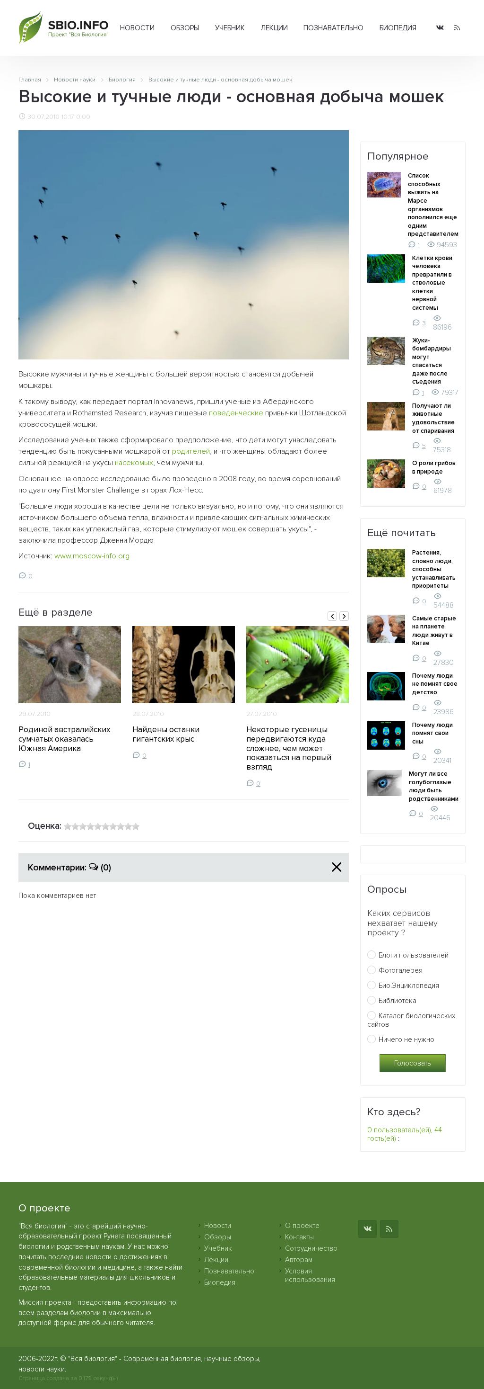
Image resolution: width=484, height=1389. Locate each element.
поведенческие (236, 413)
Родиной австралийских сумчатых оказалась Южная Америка (64, 739)
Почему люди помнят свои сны (432, 733)
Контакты (299, 1237)
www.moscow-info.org (92, 556)
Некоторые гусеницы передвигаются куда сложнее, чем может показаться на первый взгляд (288, 748)
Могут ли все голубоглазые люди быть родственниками (433, 786)
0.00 (83, 117)
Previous (332, 616)
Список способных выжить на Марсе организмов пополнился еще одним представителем (433, 205)
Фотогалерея (401, 970)
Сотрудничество (311, 1248)
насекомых (134, 462)
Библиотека (397, 1000)
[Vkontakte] (440, 28)
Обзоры (185, 28)
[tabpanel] (70, 697)
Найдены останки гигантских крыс (165, 734)
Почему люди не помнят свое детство (435, 684)
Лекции (274, 28)
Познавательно (333, 28)
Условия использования (310, 1275)
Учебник (230, 28)
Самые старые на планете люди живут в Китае (434, 631)
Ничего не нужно (406, 1039)
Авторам (298, 1259)
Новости (137, 28)
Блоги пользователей (414, 955)
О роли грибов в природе (434, 467)
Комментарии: (69, 867)
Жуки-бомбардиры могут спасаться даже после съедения (431, 361)
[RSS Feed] (457, 28)
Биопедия (398, 28)
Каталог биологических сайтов (411, 1020)
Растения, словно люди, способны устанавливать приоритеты (434, 569)
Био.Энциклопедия (409, 985)
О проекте (302, 1225)
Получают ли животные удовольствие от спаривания (433, 418)
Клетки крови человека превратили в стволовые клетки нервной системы (432, 283)
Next (344, 616)
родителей (191, 451)
